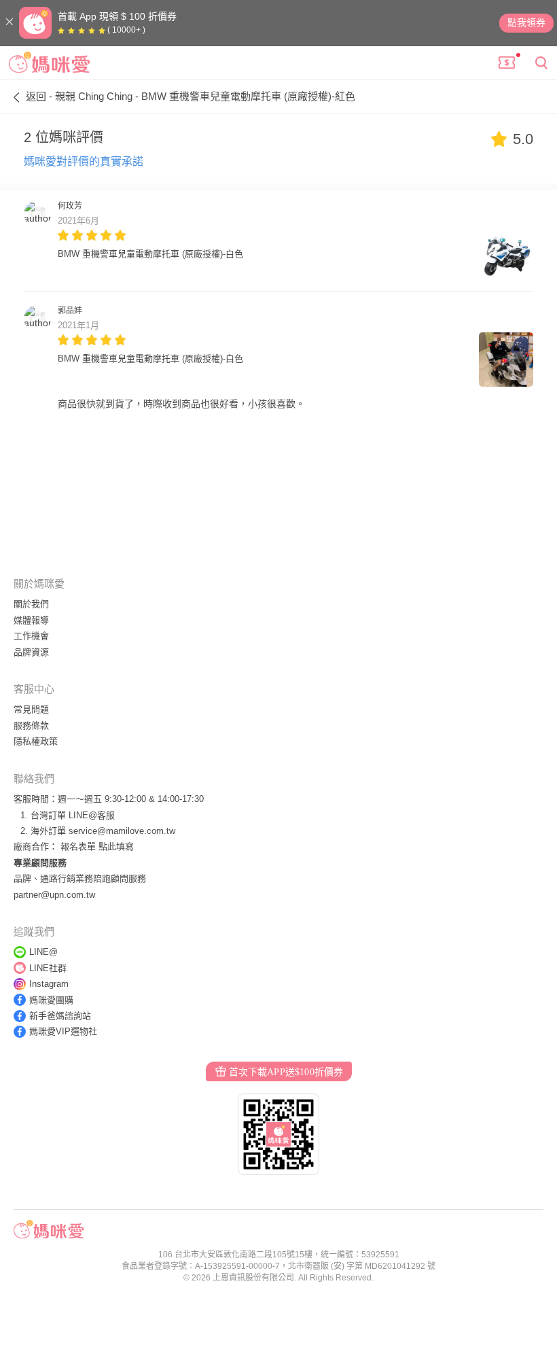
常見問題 (31, 709)
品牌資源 (31, 652)
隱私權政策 (36, 741)
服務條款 (31, 725)
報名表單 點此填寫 (97, 846)
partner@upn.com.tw (54, 895)
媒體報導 (31, 620)
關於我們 (31, 604)
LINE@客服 (92, 815)
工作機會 (31, 636)
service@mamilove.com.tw (122, 831)
